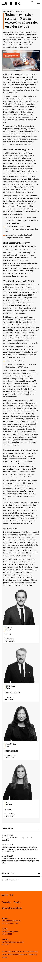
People (17, 902)
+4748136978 (10, 816)
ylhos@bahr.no (10, 814)
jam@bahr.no (9, 639)
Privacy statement (8, 954)
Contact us (20, 951)
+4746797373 (10, 699)
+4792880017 (10, 641)
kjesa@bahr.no (9, 697)
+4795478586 (10, 758)
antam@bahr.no (10, 755)
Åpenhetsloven (21, 954)
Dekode (4, 957)
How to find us (31, 951)
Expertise (6, 902)
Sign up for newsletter (12, 908)
